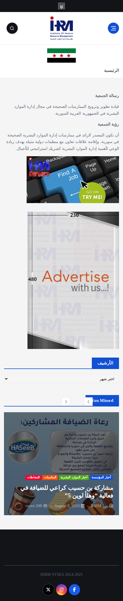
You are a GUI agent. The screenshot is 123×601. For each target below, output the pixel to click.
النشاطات (33, 477)
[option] (61, 463)
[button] (88, 401)
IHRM (96, 506)
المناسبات (50, 477)
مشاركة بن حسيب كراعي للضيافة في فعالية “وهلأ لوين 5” (66, 491)
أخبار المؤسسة (101, 477)
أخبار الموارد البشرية (74, 477)
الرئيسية (111, 70)
